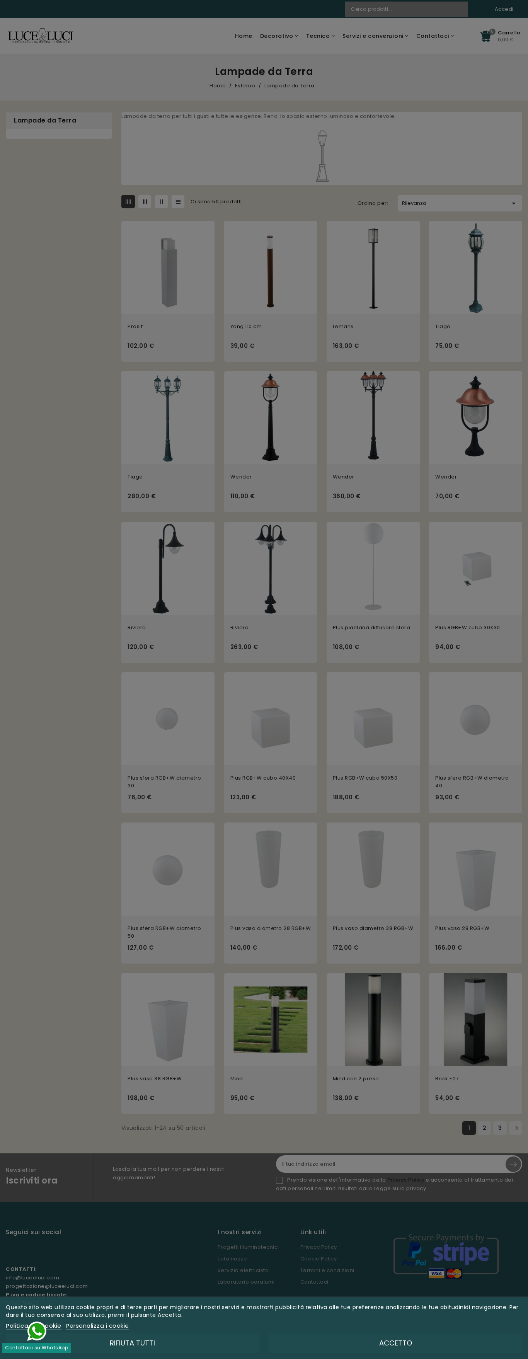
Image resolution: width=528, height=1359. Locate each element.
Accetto (395, 1343)
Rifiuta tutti (132, 1343)
